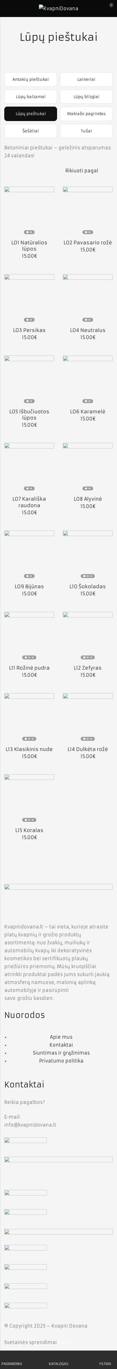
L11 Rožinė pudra (29, 668)
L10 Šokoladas (88, 586)
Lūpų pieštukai (31, 113)
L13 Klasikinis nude (29, 749)
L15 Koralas (29, 830)
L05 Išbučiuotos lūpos (29, 415)
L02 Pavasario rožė (88, 243)
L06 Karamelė (87, 412)
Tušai (86, 131)
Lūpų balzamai (31, 96)
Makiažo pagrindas (86, 113)
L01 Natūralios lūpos (29, 246)
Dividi (64, 1342)
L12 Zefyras (88, 668)
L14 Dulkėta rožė (88, 749)
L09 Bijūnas (29, 586)
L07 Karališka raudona (29, 502)
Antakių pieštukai (30, 79)
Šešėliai (30, 131)
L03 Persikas (29, 330)
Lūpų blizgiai (86, 96)
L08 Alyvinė (88, 499)
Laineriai (86, 79)
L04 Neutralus (88, 330)
